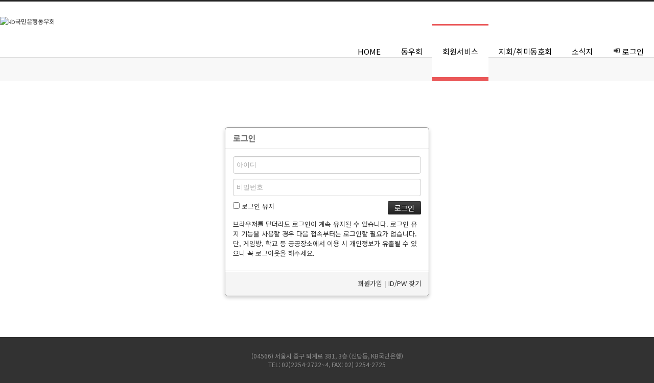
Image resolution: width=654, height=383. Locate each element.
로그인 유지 (257, 206)
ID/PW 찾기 (404, 283)
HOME (369, 51)
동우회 (412, 51)
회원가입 (370, 283)
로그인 (633, 51)
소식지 (582, 51)
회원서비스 (460, 51)
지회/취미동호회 (525, 51)
